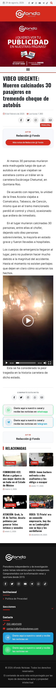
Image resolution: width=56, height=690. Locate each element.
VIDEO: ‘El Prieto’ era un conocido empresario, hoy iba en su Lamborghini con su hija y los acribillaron (40, 522)
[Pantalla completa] (49, 362)
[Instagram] (36, 3)
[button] (28, 321)
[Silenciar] (45, 362)
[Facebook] (29, 3)
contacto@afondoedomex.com (22, 628)
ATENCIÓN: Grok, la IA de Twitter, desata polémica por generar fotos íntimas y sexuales (14, 520)
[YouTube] (40, 3)
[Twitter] (28, 120)
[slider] (26, 363)
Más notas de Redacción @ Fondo (28, 142)
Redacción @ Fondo (28, 135)
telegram (42, 423)
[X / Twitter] (12, 583)
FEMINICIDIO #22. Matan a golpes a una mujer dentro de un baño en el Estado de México (14, 478)
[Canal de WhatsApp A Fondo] (28, 44)
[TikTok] (47, 3)
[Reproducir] (6, 362)
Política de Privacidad (16, 598)
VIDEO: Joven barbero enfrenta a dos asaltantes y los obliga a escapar (40, 477)
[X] (32, 3)
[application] (28, 320)
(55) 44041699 (14, 624)
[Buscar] (51, 3)
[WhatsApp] (43, 120)
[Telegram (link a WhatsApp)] (31, 583)
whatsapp (42, 411)
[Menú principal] (28, 69)
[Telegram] (43, 3)
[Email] (50, 120)
